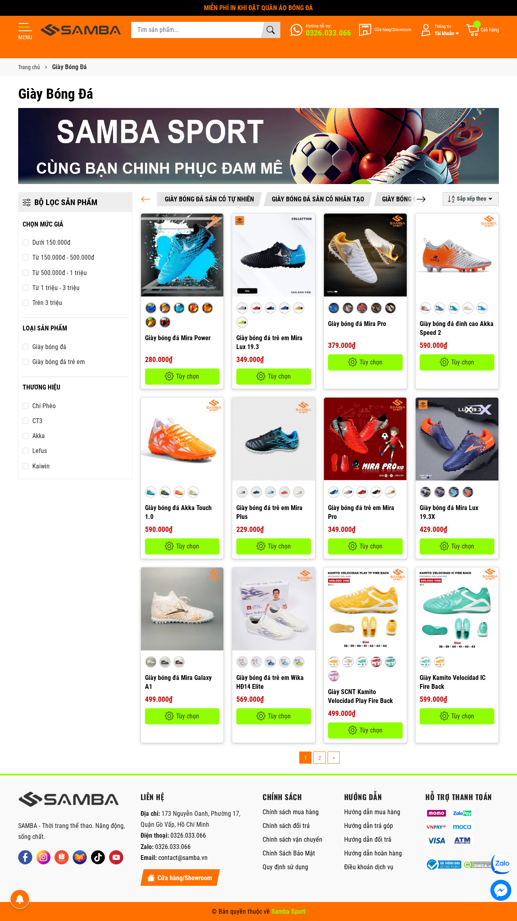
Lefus (39, 451)
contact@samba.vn (183, 858)
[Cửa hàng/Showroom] (385, 30)
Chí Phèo (44, 406)
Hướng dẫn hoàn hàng (373, 853)
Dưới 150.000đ (51, 242)
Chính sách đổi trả (286, 826)
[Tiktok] (98, 857)
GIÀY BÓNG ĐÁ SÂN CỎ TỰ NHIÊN (209, 199)
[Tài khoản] (438, 30)
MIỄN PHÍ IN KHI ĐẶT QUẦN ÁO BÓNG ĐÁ (258, 8)
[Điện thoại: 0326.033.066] (320, 30)
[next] (421, 199)
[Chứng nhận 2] (481, 864)
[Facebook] (25, 857)
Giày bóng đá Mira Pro (357, 324)
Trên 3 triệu (47, 303)
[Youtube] (116, 857)
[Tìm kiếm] (270, 30)
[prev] (146, 199)
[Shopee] (62, 857)
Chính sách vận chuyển (292, 839)
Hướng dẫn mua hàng (372, 812)
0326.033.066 (188, 835)
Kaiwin (41, 466)
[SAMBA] (68, 802)
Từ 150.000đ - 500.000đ (63, 257)
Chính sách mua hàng (291, 812)
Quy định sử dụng (285, 867)
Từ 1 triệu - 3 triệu (56, 288)
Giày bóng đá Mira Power (177, 338)
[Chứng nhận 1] (443, 864)
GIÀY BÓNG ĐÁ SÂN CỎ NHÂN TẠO (318, 199)
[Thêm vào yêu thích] (216, 242)
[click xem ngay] (258, 146)
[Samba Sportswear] (80, 30)
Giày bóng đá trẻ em (58, 362)
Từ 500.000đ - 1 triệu (59, 273)
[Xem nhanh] (216, 225)
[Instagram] (43, 857)
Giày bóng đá (49, 347)
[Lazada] (80, 857)
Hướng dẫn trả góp (368, 826)
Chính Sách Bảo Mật (289, 853)
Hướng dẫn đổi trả (367, 839)
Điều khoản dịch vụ (368, 867)
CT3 (37, 421)
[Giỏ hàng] (482, 30)
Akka (38, 436)
